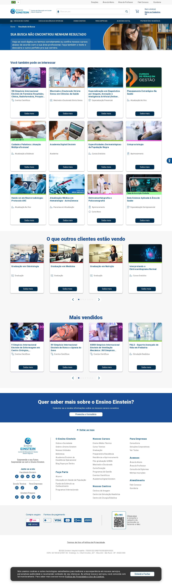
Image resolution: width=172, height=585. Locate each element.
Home (12, 27)
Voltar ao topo (86, 430)
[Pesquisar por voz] (58, 11)
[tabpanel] (27, 268)
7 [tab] (92, 299)
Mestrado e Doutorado (102, 465)
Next (98, 299)
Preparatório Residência (103, 454)
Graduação (97, 450)
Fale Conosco (143, 2)
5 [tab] (87, 299)
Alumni (59, 477)
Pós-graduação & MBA (102, 461)
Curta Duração (99, 468)
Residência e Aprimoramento (105, 457)
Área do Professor (125, 2)
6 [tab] (90, 299)
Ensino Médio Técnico (102, 443)
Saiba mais (29, 113)
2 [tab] (81, 299)
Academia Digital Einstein (104, 479)
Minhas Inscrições (137, 473)
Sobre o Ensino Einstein (66, 447)
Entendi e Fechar (142, 574)
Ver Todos (134, 450)
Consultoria (135, 443)
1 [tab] (78, 299)
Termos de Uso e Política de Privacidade (86, 542)
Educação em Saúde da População (71, 480)
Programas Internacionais (67, 490)
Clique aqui (132, 516)
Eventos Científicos (101, 475)
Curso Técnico (99, 447)
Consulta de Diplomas (139, 469)
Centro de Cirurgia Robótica (105, 498)
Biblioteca (60, 454)
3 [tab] (83, 299)
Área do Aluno (108, 2)
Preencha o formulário (85, 414)
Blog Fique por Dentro (65, 464)
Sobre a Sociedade (64, 443)
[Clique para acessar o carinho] (137, 11)
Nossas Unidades (63, 450)
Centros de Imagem (101, 491)
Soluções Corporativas (140, 447)
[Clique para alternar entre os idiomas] (15, 2)
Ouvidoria (157, 2)
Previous (73, 299)
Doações (94, 2)
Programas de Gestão (102, 472)
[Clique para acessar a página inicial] (30, 14)
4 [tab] (85, 299)
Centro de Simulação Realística (106, 494)
